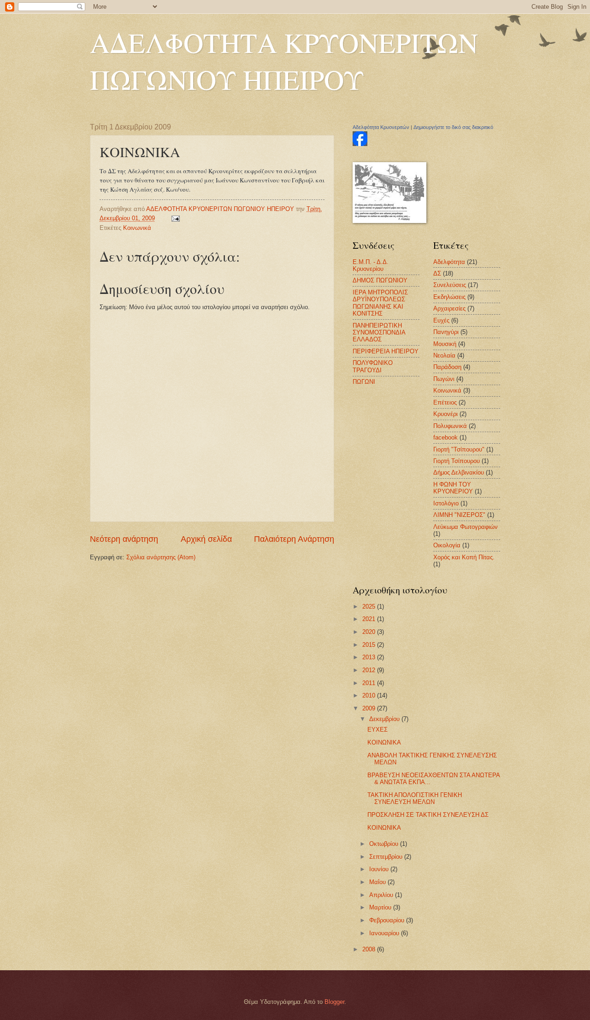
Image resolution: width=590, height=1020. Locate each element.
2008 (369, 949)
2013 (369, 657)
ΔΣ (437, 273)
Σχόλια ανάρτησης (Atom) (160, 557)
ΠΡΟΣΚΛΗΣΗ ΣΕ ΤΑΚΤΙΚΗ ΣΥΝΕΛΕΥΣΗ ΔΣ (428, 814)
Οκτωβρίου (384, 843)
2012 (369, 670)
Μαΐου (378, 882)
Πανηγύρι (446, 331)
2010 (369, 695)
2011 (369, 683)
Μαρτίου (381, 907)
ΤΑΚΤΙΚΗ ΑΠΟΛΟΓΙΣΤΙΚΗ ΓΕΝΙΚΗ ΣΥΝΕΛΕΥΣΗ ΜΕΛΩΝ (414, 798)
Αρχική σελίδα (206, 539)
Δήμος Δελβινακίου (458, 472)
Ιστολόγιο (446, 503)
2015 (369, 644)
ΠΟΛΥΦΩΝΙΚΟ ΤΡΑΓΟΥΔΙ (373, 366)
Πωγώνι (443, 378)
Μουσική (444, 343)
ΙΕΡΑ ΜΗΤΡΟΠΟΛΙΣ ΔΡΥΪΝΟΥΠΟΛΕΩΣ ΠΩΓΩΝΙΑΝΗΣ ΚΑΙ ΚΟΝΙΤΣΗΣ (380, 303)
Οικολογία (446, 545)
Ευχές (441, 320)
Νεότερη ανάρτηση (124, 539)
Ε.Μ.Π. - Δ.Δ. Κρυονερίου (371, 265)
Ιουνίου (379, 869)
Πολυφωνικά (450, 425)
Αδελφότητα (449, 261)
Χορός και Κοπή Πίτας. (464, 557)
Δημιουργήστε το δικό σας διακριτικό (453, 127)
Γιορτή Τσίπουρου (456, 460)
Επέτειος (445, 402)
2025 (369, 606)
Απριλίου (382, 894)
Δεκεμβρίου (385, 718)
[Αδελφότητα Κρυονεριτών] (360, 144)
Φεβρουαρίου (387, 920)
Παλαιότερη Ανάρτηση (294, 539)
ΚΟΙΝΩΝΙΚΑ (384, 742)
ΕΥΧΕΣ (377, 729)
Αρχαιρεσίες (449, 308)
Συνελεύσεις (449, 284)
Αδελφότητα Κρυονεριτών (381, 127)
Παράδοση (447, 366)
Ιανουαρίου (385, 933)
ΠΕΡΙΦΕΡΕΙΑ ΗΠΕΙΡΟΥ (386, 351)
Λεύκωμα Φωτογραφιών (465, 526)
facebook (445, 437)
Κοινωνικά (137, 227)
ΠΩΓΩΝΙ (364, 381)
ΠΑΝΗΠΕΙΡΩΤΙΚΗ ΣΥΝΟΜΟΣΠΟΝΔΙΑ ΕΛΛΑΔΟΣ (379, 332)
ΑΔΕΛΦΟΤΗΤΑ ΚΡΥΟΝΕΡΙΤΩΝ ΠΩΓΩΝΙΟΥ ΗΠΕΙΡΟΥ (284, 61)
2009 (369, 708)
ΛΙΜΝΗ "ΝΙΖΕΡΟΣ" (459, 514)
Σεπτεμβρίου (386, 856)
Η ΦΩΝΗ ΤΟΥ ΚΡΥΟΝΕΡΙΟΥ (453, 488)
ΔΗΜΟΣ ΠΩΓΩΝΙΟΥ (380, 280)
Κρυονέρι (445, 413)
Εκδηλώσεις (449, 296)
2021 (369, 619)
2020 (369, 631)
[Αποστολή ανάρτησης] (175, 218)
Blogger (334, 1001)
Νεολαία (444, 355)
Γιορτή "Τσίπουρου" (458, 449)
